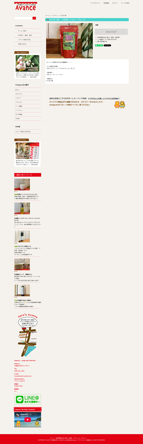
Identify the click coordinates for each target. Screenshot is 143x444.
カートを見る (125, 3)
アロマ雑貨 (18, 114)
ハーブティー (54, 15)
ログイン (115, 3)
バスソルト (18, 102)
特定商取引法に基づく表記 (64, 438)
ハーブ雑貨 (18, 106)
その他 (17, 118)
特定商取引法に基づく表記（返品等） (109, 37)
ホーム (47, 15)
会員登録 (106, 3)
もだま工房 (63, 15)
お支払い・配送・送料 (25, 35)
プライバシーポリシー (80, 438)
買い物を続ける (102, 41)
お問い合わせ (22, 44)
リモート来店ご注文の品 (22, 132)
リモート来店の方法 (24, 40)
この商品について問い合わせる (107, 39)
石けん (17, 90)
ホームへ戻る (22, 31)
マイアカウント (95, 3)
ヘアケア (18, 98)
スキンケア (18, 94)
